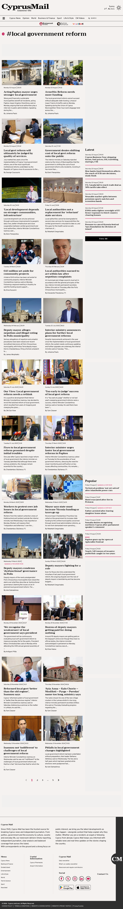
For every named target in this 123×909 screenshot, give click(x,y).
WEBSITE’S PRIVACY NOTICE (61, 906)
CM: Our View (11, 411)
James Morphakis (12, 355)
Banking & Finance (7, 864)
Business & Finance (46, 18)
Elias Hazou (51, 649)
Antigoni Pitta (11, 652)
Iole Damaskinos (12, 590)
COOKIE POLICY (7, 906)
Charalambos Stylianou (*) (16, 470)
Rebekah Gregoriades (55, 232)
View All (103, 238)
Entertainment (5, 871)
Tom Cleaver (52, 411)
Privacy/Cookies (78, 906)
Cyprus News (15, 18)
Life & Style (69, 18)
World (33, 18)
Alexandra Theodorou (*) (56, 293)
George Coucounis (13, 173)
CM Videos (80, 18)
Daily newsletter (64, 860)
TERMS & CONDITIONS (22, 906)
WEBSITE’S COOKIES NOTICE (40, 906)
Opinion (26, 18)
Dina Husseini (11, 290)
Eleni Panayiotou (53, 173)
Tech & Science (6, 881)
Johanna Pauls (11, 114)
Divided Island (5, 867)
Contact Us (102, 874)
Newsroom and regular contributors (71, 867)
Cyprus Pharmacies (36, 862)
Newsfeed (4, 887)
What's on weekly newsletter (68, 864)
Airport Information (36, 866)
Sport (59, 18)
